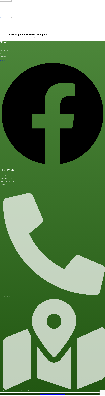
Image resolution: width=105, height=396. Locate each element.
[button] (52, 31)
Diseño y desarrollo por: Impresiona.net (52, 394)
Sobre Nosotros (17, 15)
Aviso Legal (3, 175)
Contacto (54, 15)
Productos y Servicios (37, 15)
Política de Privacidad (7, 181)
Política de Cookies (6, 178)
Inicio (4, 15)
